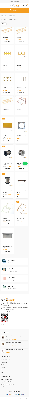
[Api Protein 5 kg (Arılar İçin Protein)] (3, 344)
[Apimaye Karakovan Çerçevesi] (7, 79)
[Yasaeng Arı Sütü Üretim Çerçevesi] (7, 236)
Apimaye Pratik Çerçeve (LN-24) (20, 88)
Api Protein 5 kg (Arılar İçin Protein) (13, 342)
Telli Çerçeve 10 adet (20, 219)
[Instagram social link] (3, 324)
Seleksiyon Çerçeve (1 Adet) (6, 219)
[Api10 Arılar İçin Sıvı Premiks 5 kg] (3, 337)
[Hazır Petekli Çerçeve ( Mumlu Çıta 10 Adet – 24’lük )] (7, 125)
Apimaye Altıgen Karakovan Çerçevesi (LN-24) (6, 65)
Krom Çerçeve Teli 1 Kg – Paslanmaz (6, 165)
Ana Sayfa (3, 15)
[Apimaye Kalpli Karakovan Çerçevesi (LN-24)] (21, 53)
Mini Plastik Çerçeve (19, 191)
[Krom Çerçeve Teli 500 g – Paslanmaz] (7, 180)
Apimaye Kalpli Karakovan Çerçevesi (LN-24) (20, 65)
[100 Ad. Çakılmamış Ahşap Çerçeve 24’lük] (21, 30)
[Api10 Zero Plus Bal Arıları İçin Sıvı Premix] (3, 350)
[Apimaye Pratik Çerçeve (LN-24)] (21, 79)
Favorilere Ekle (12, 36)
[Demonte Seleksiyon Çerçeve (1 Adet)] (21, 101)
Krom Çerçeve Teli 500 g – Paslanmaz (6, 192)
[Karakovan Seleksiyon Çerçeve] (21, 125)
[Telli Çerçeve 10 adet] (21, 208)
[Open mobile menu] (1, 5)
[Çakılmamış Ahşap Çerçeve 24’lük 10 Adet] (7, 101)
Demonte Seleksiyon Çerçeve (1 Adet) (20, 109)
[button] (6, 41)
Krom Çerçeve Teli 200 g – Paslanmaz (20, 165)
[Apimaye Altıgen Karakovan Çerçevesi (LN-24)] (7, 53)
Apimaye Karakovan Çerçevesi (5, 89)
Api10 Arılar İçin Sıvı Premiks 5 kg (13, 336)
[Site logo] (14, 5)
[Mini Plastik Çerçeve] (21, 180)
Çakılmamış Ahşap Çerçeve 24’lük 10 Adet (6, 109)
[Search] (24, 5)
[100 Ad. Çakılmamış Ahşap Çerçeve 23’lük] (7, 30)
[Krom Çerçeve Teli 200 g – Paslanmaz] (21, 153)
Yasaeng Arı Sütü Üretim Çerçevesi (6, 247)
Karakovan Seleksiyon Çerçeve (19, 137)
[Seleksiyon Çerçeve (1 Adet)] (7, 208)
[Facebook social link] (1, 324)
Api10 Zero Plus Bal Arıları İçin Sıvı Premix (15, 349)
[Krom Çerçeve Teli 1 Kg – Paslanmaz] (7, 153)
